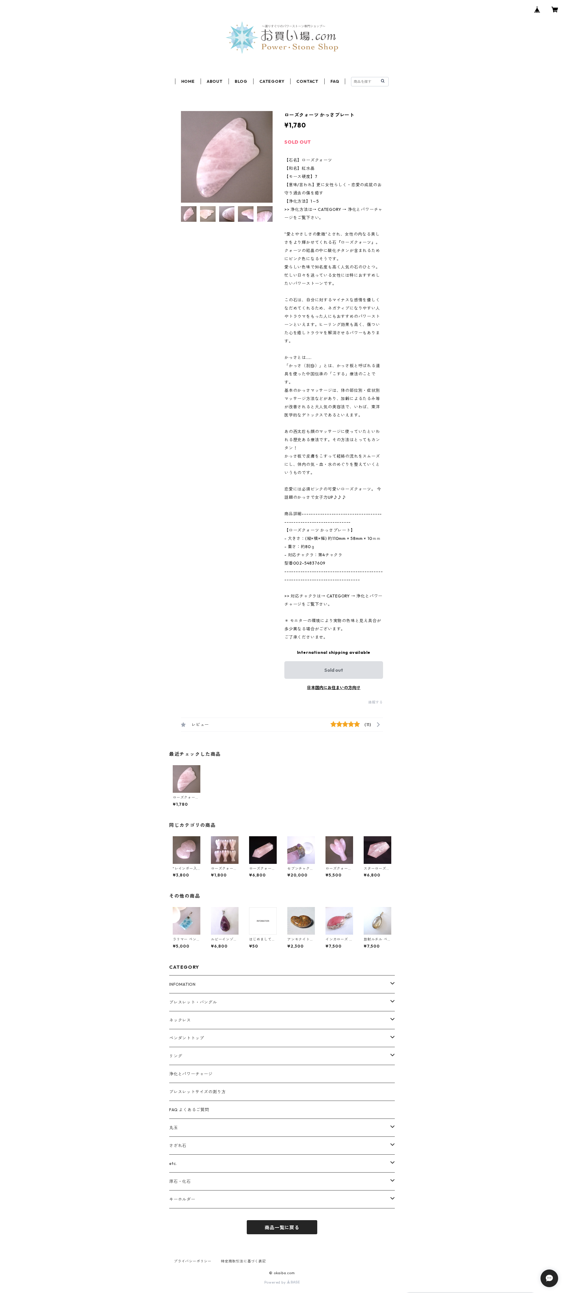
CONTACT (307, 81)
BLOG (241, 81)
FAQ (334, 81)
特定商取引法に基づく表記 (243, 1261)
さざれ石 (178, 1145)
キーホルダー (182, 1199)
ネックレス (180, 1020)
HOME (188, 81)
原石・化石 (180, 1181)
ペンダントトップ (186, 1038)
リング (175, 1056)
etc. (173, 1163)
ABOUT (215, 81)
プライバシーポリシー (193, 1261)
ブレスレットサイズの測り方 (197, 1091)
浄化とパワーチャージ (191, 1074)
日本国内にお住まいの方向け (333, 687)
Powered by (275, 1282)
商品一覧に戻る (282, 1227)
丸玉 (173, 1127)
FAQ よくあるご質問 (189, 1109)
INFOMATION (182, 984)
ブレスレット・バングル (193, 1002)
